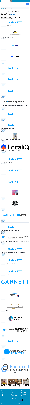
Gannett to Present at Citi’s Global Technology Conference (9, 162)
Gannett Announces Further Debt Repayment (7, 25)
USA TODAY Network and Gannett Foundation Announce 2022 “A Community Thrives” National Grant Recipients (14, 105)
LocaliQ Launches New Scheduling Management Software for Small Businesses (13, 59)
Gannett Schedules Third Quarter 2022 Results (8, 117)
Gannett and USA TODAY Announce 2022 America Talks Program (11, 321)
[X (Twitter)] (12, 373)
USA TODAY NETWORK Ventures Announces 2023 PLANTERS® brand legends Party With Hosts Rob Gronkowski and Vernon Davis (14, 37)
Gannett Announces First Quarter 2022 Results (8, 263)
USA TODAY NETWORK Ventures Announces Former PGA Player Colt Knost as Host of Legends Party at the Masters (14, 310)
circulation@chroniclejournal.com (25, 396)
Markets (2, 8)
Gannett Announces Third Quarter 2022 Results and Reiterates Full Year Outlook (13, 94)
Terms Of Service (22, 370)
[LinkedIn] (16, 373)
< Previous (2, 18)
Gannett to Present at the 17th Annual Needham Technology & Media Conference (13, 252)
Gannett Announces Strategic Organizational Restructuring (10, 230)
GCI (17, 11)
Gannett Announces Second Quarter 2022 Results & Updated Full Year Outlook (13, 173)
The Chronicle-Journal (5, 403)
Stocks (5, 8)
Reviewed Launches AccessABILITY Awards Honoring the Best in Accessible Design (13, 48)
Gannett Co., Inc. (3, 84)
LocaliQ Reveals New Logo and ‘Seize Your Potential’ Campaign (10, 150)
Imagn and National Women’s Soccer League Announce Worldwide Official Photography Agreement (14, 298)
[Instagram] (18, 373)
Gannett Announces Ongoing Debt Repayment (8, 128)
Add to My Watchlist (12, 14)
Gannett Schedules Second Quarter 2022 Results (8, 184)
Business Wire (3, 85)
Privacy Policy (17, 370)
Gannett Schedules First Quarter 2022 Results (8, 274)
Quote (5, 15)
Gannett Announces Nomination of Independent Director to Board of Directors (12, 285)
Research (22, 15)
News (13, 15)
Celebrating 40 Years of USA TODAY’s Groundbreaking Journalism (11, 139)
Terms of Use (16, 403)
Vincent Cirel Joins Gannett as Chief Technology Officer (9, 218)
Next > (12, 18)
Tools (11, 8)
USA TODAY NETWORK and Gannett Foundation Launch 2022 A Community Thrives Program (15, 241)
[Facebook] (14, 373)
